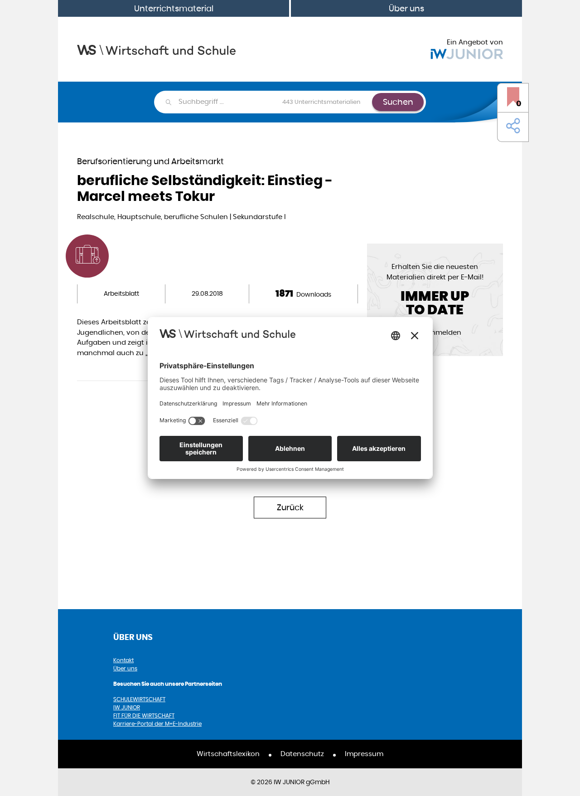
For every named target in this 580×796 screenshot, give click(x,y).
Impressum (364, 753)
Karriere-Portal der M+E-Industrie (157, 724)
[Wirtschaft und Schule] (156, 49)
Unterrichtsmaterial (173, 8)
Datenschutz (302, 753)
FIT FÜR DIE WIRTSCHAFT (143, 715)
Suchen (398, 101)
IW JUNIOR (126, 707)
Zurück (290, 507)
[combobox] (275, 102)
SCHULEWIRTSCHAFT (139, 699)
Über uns (406, 8)
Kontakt (123, 660)
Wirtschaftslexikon (228, 753)
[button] (511, 126)
